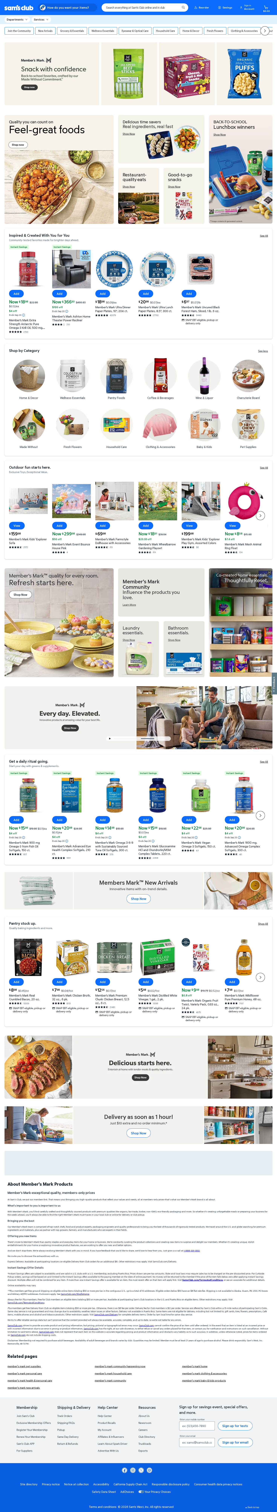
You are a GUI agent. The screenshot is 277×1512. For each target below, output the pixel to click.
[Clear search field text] (174, 7)
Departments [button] (15, 19)
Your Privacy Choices (158, 1492)
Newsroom (144, 1423)
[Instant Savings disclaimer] (23, 315)
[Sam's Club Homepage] (19, 7)
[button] (247, 7)
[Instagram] (133, 1470)
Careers (143, 1430)
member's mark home (194, 1366)
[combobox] (145, 7)
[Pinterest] (149, 1470)
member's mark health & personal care (30, 1380)
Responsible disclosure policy (171, 1484)
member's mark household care (113, 1373)
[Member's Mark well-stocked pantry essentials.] (241, 622)
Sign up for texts (235, 1425)
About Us (144, 1416)
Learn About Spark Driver (112, 1443)
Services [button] (39, 19)
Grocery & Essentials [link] (72, 31)
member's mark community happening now (120, 1366)
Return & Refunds (67, 1443)
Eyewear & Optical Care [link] (135, 31)
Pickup (61, 1430)
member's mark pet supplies (24, 1366)
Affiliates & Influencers (111, 1436)
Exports (143, 1450)
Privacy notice (51, 1484)
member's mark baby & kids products (204, 1380)
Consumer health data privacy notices (218, 1484)
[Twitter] (141, 1470)
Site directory (28, 1484)
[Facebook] (124, 1470)
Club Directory (146, 1436)
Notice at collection (76, 1484)
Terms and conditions (102, 1507)
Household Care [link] (165, 31)
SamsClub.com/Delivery (106, 1314)
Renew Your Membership (31, 1436)
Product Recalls (107, 1423)
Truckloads (144, 1443)
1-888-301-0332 (192, 1250)
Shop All (263, 923)
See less (263, 351)
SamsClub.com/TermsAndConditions (26, 1302)
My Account (104, 1430)
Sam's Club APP (25, 1443)
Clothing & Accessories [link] (244, 31)
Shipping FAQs (66, 1423)
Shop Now (138, 898)
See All (264, 235)
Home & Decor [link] (191, 31)
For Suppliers (24, 1450)
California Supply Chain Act (130, 1484)
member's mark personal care (25, 1373)
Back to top (253, 1507)
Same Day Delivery (68, 1436)
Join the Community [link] (19, 31)
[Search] (183, 8)
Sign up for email (235, 1442)
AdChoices (127, 1492)
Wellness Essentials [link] (103, 31)
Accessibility (101, 1484)
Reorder (204, 7)
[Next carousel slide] (163, 738)
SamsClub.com (15, 1325)
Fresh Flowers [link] (215, 31)
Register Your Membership (32, 1430)
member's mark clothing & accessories (204, 1373)
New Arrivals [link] (45, 31)
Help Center (105, 1416)
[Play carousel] (110, 738)
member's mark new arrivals (24, 1387)
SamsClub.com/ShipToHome (75, 1294)
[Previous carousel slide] (129, 738)
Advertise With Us (108, 1450)
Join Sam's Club (26, 1416)
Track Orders (64, 1416)
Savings (227, 7)
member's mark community (110, 1380)
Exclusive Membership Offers (34, 1423)
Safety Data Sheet (104, 1492)
